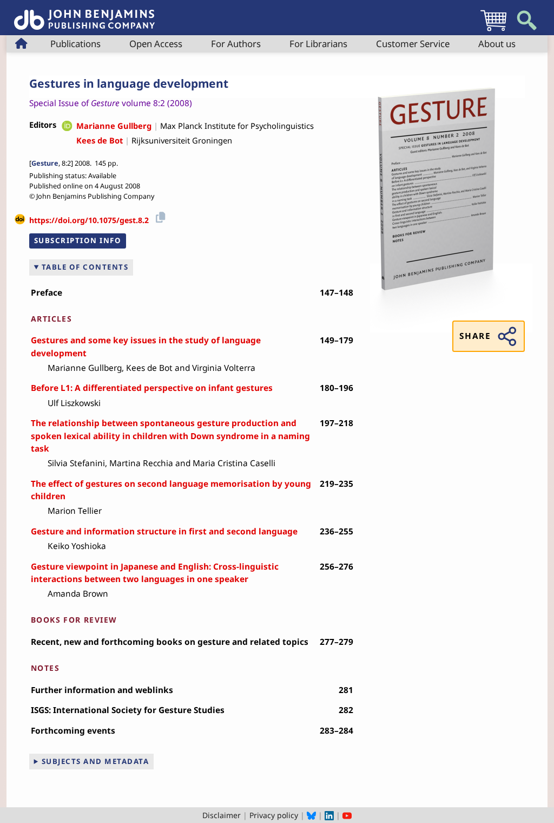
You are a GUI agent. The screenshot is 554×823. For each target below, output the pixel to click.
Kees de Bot (99, 140)
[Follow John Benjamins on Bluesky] (311, 815)
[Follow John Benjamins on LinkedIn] (329, 815)
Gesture (44, 163)
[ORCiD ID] (67, 126)
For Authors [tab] (236, 43)
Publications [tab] (75, 43)
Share (475, 336)
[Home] (84, 14)
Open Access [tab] (155, 43)
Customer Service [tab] (413, 43)
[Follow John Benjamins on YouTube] (347, 815)
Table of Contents (85, 267)
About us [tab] (497, 43)
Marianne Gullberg (113, 125)
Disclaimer (221, 815)
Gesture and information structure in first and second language (164, 531)
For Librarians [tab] (318, 43)
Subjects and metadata (95, 761)
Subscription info (78, 240)
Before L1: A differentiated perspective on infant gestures (152, 388)
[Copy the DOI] (159, 216)
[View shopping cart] (493, 30)
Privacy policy (273, 815)
